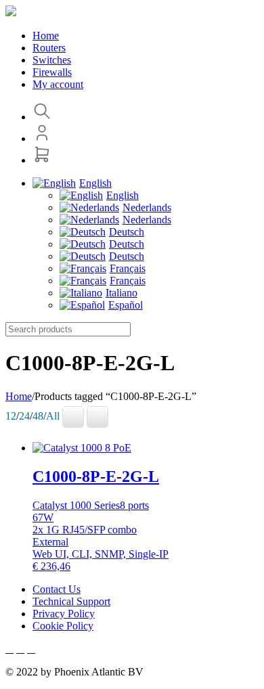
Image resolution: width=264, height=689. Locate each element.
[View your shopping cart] (41, 160)
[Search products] (41, 117)
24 (24, 416)
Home (18, 396)
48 (37, 416)
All (53, 416)
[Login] (41, 138)
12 (10, 416)
